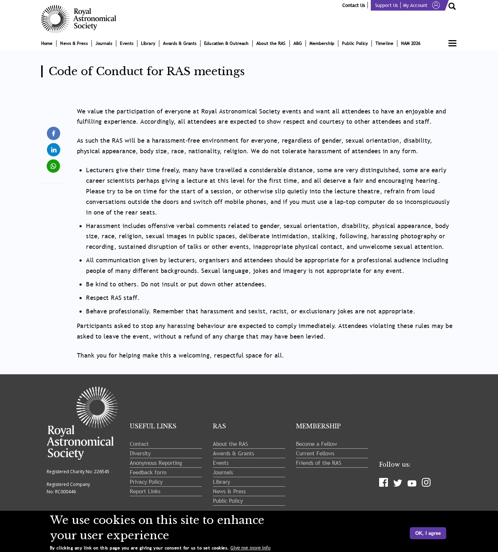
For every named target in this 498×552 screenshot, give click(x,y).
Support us (386, 5)
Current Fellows (315, 453)
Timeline (384, 43)
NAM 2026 (410, 43)
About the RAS (270, 43)
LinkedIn (54, 146)
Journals (104, 43)
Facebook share (54, 133)
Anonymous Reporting (156, 462)
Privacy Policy (146, 481)
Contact (139, 443)
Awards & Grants (180, 43)
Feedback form (148, 472)
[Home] (81, 19)
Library (148, 43)
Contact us (353, 5)
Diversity (140, 453)
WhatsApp (54, 163)
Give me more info (250, 547)
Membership (322, 43)
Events (126, 43)
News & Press (73, 43)
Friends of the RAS (318, 462)
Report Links (145, 491)
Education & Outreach (226, 43)
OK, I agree (428, 533)
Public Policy (355, 43)
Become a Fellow (316, 443)
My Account (415, 5)
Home (46, 43)
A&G (297, 43)
